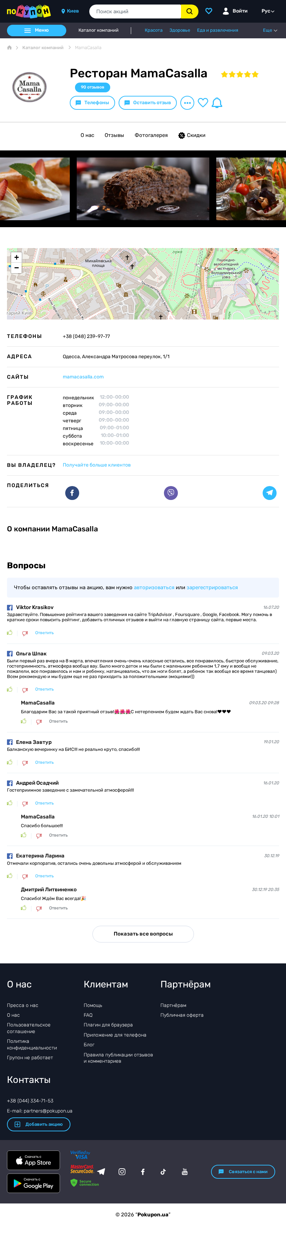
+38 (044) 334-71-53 (30, 1101)
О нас (87, 135)
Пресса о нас (22, 1005)
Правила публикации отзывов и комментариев (118, 1058)
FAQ (88, 1015)
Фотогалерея (151, 135)
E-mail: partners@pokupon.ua (40, 1111)
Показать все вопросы (143, 934)
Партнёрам (173, 1005)
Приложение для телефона (115, 1035)
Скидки (196, 135)
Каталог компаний (98, 30)
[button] (16, 257)
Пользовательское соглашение (29, 1028)
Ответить (44, 633)
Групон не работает (30, 1058)
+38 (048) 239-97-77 (86, 336)
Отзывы (114, 135)
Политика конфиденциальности (32, 1044)
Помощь (93, 1005)
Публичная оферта (182, 1015)
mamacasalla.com (83, 377)
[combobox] (135, 11)
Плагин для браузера (108, 1025)
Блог (89, 1045)
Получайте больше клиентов (97, 465)
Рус (266, 11)
